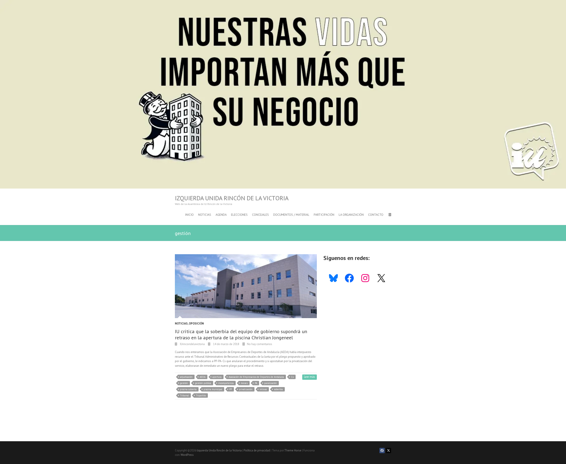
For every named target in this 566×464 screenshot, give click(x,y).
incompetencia (226, 383)
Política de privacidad (257, 450)
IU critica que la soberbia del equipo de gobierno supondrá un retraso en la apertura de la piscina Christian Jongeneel (241, 334)
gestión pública (203, 383)
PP (230, 389)
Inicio (189, 215)
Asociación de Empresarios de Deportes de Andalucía (256, 376)
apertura (217, 376)
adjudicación (186, 376)
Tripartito (201, 395)
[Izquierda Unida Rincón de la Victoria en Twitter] (388, 450)
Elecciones (239, 215)
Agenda (221, 215)
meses (244, 383)
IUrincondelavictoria (192, 344)
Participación (324, 215)
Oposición (196, 323)
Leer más (309, 377)
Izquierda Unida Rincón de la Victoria (232, 198)
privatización (245, 389)
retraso (263, 389)
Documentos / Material (291, 215)
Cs (292, 376)
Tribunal (184, 395)
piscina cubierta (188, 389)
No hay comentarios (259, 344)
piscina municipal (213, 389)
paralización (270, 383)
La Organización (351, 215)
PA (256, 383)
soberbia (278, 389)
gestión (184, 383)
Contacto (375, 215)
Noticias (204, 215)
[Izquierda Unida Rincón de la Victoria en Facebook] (382, 450)
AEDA (202, 376)
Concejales (260, 215)
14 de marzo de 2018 (225, 344)
